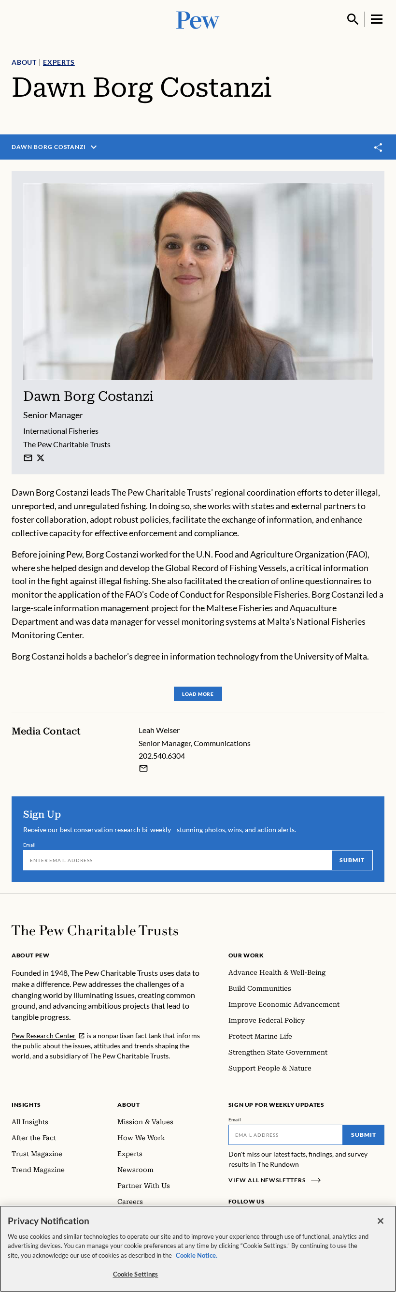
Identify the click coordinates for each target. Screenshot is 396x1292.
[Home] (95, 930)
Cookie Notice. (196, 1255)
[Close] (380, 1221)
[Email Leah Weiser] (143, 768)
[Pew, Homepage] (198, 19)
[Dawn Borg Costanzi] (28, 458)
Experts (59, 62)
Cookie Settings (135, 1274)
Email (29, 844)
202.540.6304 (162, 755)
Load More (198, 694)
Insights (26, 1104)
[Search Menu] (353, 19)
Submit (352, 860)
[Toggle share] (378, 147)
